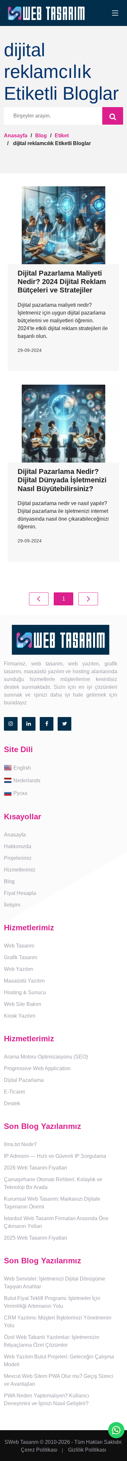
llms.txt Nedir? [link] (20, 1144)
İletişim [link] (12, 905)
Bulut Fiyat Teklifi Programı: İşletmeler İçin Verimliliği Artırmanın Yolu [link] (52, 1302)
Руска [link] (20, 793)
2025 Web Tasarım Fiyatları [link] (35, 1238)
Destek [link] (12, 1103)
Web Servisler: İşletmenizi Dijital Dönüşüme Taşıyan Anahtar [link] (54, 1282)
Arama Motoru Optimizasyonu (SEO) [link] (46, 1056)
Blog (41, 135)
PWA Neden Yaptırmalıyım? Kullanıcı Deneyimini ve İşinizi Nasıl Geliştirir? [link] (46, 1399)
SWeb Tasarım (21, 1442)
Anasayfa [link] (15, 834)
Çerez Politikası (39, 1450)
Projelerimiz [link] (18, 858)
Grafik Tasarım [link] (20, 957)
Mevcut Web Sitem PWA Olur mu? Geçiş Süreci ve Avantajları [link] (58, 1380)
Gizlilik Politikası (87, 1450)
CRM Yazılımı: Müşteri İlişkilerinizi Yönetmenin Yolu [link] (57, 1321)
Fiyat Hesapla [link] (20, 893)
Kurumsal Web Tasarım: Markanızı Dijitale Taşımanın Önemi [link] (52, 1202)
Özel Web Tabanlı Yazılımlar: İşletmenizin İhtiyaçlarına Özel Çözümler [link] (51, 1341)
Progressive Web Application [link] (37, 1068)
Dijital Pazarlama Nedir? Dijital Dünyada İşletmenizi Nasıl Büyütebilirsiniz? (62, 480)
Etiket (62, 135)
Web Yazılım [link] (18, 969)
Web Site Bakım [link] (22, 1004)
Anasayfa (15, 135)
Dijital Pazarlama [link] (24, 1080)
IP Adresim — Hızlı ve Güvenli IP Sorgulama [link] (55, 1156)
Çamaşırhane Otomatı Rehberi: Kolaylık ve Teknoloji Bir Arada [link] (53, 1183)
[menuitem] (63, 768)
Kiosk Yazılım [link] (19, 1016)
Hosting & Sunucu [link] (25, 992)
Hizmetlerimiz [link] (19, 870)
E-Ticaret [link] (14, 1092)
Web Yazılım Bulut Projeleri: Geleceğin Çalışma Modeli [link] (59, 1360)
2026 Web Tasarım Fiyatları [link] (35, 1167)
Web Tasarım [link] (19, 945)
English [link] (22, 768)
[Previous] (39, 598)
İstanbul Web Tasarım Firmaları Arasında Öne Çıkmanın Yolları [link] (56, 1222)
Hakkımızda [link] (17, 846)
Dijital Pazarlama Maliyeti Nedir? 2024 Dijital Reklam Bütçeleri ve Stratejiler (62, 281)
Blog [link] (9, 881)
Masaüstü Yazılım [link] (24, 981)
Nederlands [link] (26, 780)
